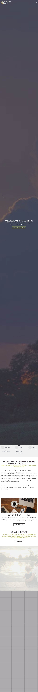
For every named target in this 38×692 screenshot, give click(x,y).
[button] (3, 222)
